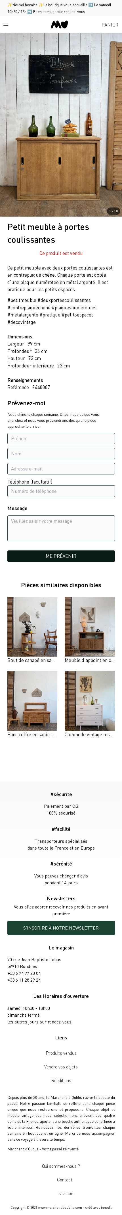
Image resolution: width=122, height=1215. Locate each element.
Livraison (64, 1193)
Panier (110, 24)
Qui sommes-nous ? (61, 1166)
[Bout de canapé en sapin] (32, 630)
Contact (64, 1180)
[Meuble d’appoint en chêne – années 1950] (90, 630)
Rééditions (61, 1080)
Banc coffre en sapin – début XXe (41, 734)
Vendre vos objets (61, 1067)
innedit (106, 1207)
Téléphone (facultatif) (29, 481)
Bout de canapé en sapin (32, 660)
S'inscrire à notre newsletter (61, 928)
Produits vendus (61, 1053)
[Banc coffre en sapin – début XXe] (32, 704)
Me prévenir (61, 556)
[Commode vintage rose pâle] (90, 704)
